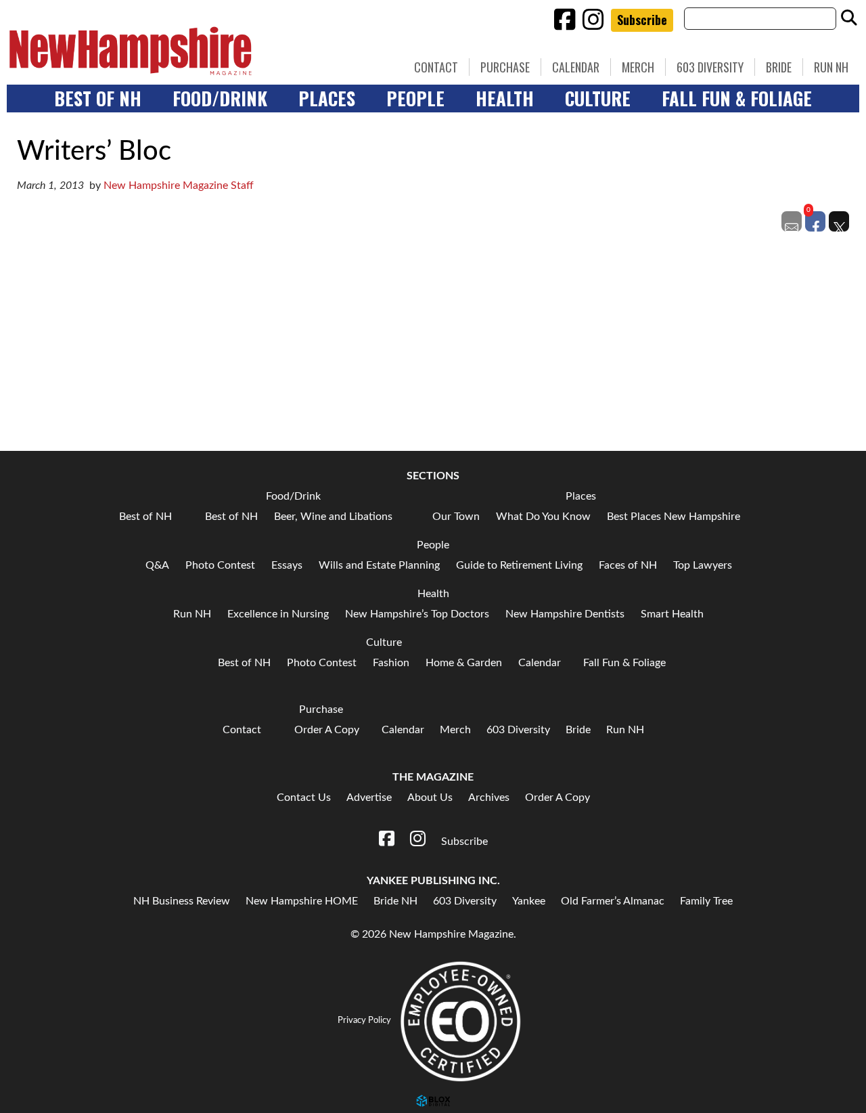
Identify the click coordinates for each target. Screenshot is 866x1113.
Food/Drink (220, 98)
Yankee (528, 901)
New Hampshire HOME (302, 901)
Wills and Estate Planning (379, 565)
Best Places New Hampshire (673, 516)
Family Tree (706, 901)
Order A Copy (326, 729)
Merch (638, 67)
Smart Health (672, 614)
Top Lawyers (702, 565)
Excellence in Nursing (278, 614)
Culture (598, 98)
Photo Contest (220, 565)
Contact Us (304, 797)
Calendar (575, 67)
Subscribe (642, 19)
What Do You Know (543, 516)
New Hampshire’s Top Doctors (417, 614)
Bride (779, 67)
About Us (430, 797)
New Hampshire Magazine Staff (179, 185)
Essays (286, 565)
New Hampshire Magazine (193, 50)
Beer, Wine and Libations (333, 516)
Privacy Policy (364, 1020)
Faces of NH (628, 565)
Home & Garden (464, 662)
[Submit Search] (849, 18)
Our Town (456, 516)
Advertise (369, 797)
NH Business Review (181, 901)
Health (505, 98)
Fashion (391, 662)
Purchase (505, 67)
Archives (488, 797)
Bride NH (395, 901)
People (415, 98)
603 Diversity (710, 67)
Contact (436, 67)
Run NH (831, 67)
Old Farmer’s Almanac (612, 901)
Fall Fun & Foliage (737, 98)
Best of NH (97, 98)
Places (326, 98)
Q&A (157, 565)
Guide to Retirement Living (519, 565)
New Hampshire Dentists (564, 614)
